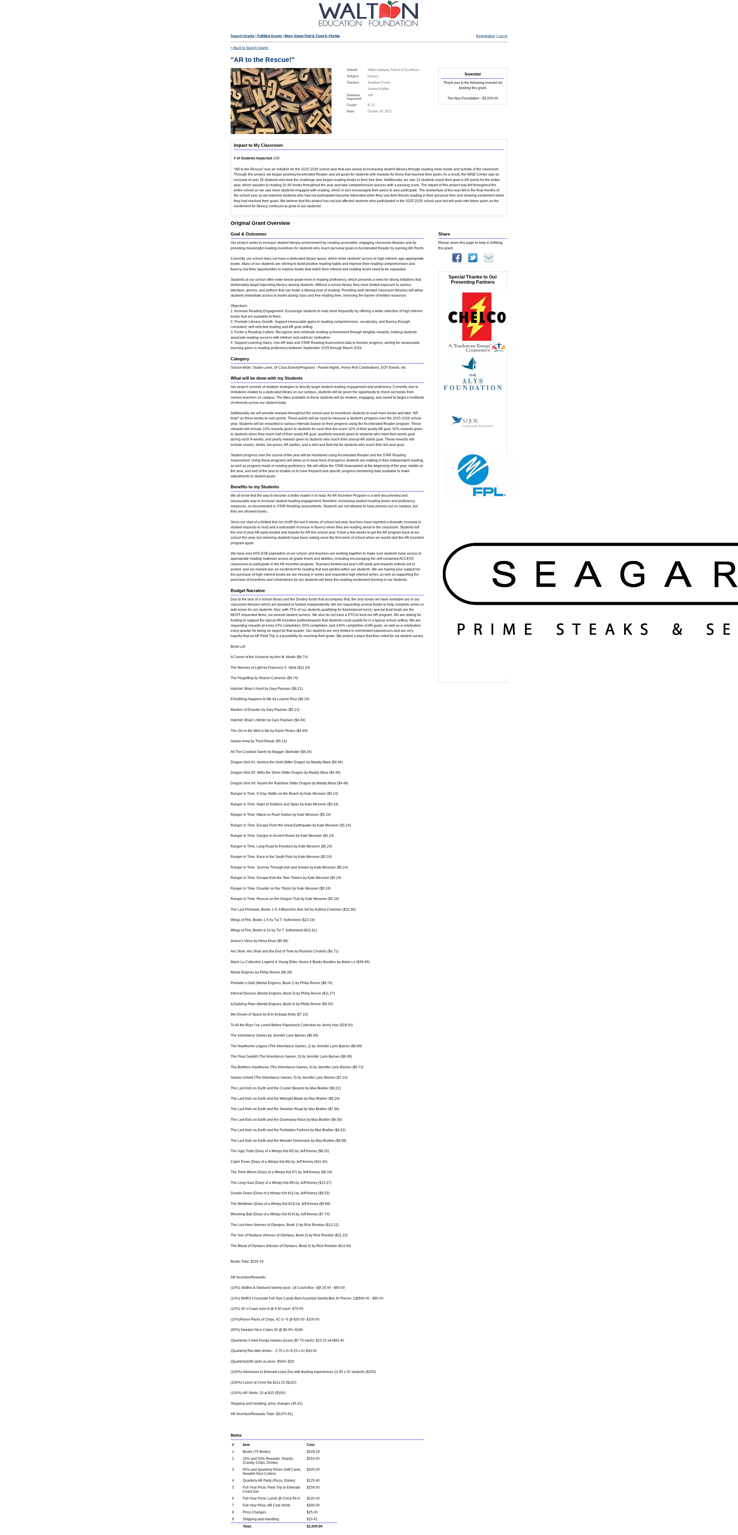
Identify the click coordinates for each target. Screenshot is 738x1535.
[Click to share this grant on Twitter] (472, 261)
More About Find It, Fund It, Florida (312, 36)
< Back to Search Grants (249, 48)
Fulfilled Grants (269, 36)
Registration (485, 36)
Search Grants (243, 36)
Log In (502, 36)
